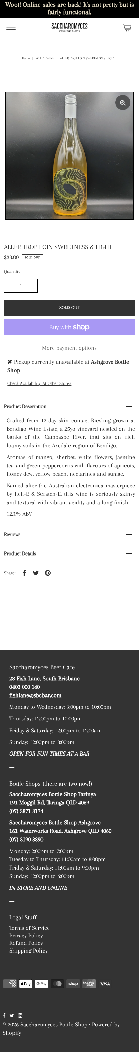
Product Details (20, 553)
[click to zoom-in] (122, 102)
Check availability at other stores (39, 383)
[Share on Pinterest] (48, 572)
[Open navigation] (11, 27)
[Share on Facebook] (24, 572)
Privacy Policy (26, 935)
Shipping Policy (28, 950)
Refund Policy (26, 942)
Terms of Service (29, 927)
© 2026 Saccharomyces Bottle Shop (45, 1024)
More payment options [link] (69, 347)
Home (26, 58)
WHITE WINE (45, 58)
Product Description (25, 406)
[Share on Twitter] (36, 572)
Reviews (12, 534)
